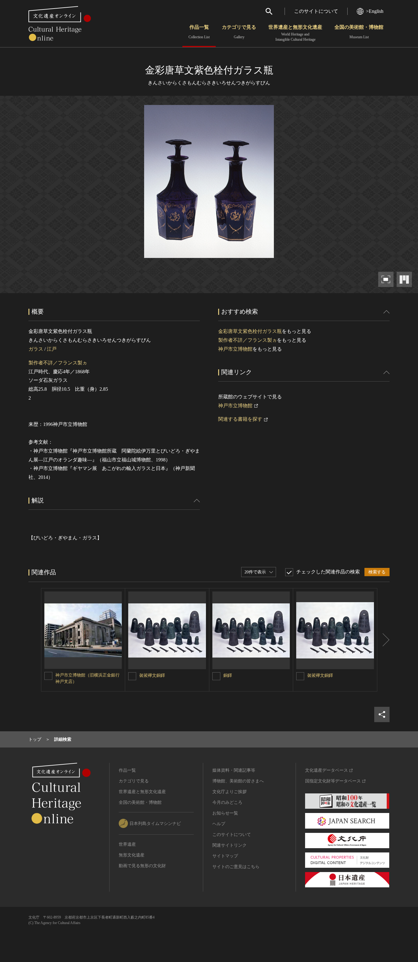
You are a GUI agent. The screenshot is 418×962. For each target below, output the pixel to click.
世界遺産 (127, 844)
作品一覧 (199, 31)
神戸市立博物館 (235, 349)
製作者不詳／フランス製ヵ (57, 362)
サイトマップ (225, 856)
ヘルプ (218, 824)
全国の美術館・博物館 (358, 31)
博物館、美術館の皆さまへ (238, 781)
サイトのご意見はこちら (235, 866)
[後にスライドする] (383, 640)
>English (374, 11)
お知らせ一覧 (225, 813)
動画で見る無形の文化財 (142, 865)
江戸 (52, 349)
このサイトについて (316, 11)
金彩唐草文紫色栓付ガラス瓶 (250, 331)
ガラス (35, 349)
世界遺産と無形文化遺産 (295, 33)
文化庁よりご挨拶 (229, 791)
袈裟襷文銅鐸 (152, 675)
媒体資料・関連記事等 (233, 770)
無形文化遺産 (131, 855)
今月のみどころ (227, 802)
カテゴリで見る (239, 31)
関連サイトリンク (229, 845)
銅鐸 (227, 675)
